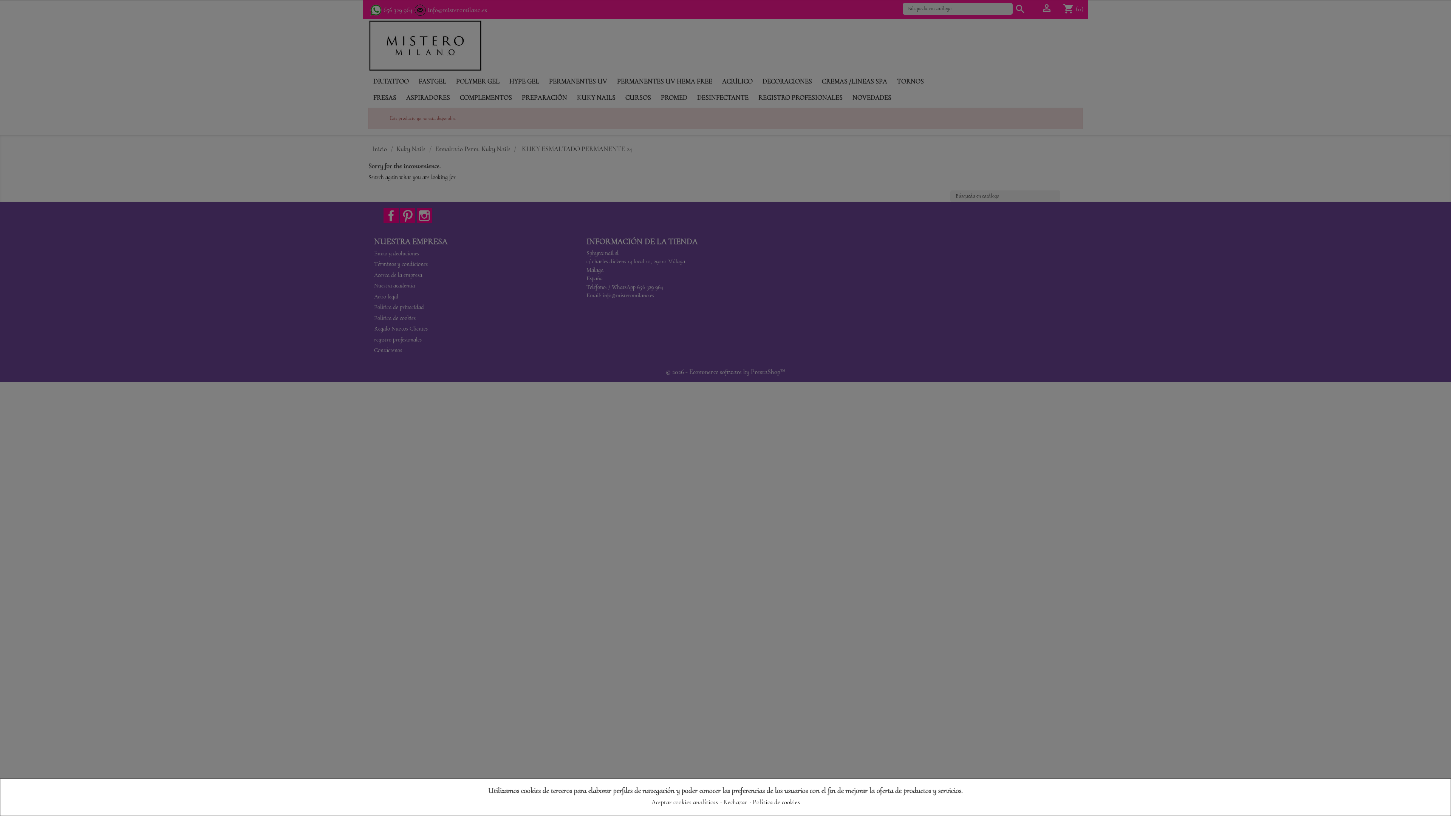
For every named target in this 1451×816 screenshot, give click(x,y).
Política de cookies (776, 802)
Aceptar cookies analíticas (684, 802)
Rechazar (735, 802)
